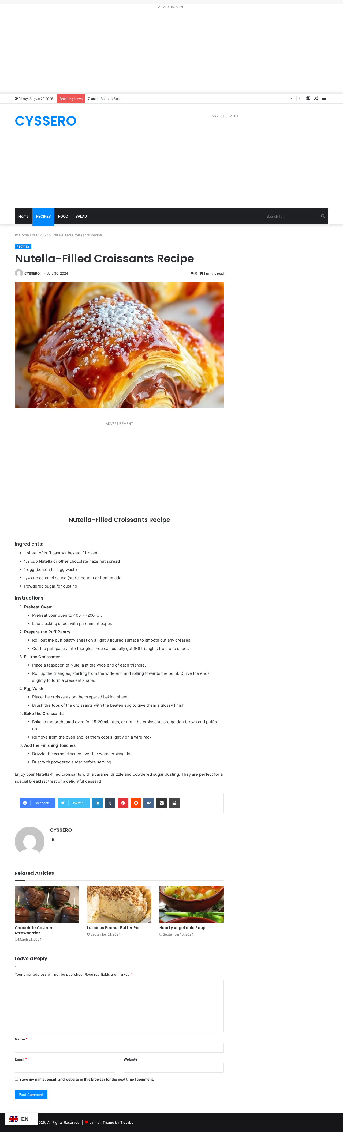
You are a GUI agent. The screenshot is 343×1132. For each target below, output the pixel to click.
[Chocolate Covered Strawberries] (47, 904)
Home (23, 216)
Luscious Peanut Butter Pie (113, 927)
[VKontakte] (148, 803)
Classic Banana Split (104, 98)
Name (21, 1039)
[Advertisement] (171, 52)
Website (130, 1059)
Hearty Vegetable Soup (182, 927)
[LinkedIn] (97, 803)
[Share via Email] (161, 803)
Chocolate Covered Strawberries (34, 930)
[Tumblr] (110, 803)
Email (21, 1059)
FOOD (63, 216)
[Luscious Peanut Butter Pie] (119, 904)
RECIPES (43, 216)
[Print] (174, 803)
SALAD (81, 216)
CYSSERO (32, 273)
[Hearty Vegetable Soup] (191, 904)
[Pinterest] (123, 803)
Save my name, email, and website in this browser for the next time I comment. (86, 1079)
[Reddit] (136, 803)
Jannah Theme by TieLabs (111, 1122)
